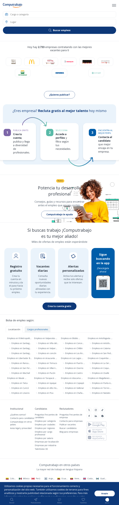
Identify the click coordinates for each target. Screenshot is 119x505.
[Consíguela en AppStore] (96, 431)
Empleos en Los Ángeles (74, 353)
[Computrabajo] (12, 5)
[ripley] (87, 62)
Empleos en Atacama (71, 378)
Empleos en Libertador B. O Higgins (19, 358)
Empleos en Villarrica (47, 368)
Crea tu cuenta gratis (59, 306)
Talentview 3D (41, 449)
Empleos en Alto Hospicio (48, 388)
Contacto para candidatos (22, 418)
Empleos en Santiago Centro (21, 343)
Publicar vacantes (67, 424)
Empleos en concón (47, 353)
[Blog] (102, 416)
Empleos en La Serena (101, 363)
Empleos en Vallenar (74, 388)
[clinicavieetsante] (96, 73)
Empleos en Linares (20, 393)
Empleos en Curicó (20, 388)
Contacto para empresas (71, 421)
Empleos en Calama (101, 348)
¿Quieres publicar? (59, 94)
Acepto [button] (104, 493)
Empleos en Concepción (74, 343)
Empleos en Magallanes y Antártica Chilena (100, 378)
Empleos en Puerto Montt (75, 363)
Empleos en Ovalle (100, 373)
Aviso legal (15, 428)
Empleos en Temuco (47, 363)
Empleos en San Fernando (21, 368)
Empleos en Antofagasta (99, 338)
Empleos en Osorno (74, 368)
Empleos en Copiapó (74, 383)
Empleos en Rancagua (20, 363)
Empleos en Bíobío (70, 338)
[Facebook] (89, 416)
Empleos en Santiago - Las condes (21, 353)
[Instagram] (95, 410)
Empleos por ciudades (45, 424)
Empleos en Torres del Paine (102, 388)
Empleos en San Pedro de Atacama (102, 353)
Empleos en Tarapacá (44, 378)
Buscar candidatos (67, 428)
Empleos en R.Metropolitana (19, 338)
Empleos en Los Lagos (71, 358)
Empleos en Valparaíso (45, 338)
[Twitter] (89, 410)
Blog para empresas (68, 431)
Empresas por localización (47, 441)
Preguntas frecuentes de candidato (46, 416)
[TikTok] (102, 410)
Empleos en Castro (74, 373)
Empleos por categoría (45, 421)
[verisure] (68, 62)
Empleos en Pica (45, 393)
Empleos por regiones (45, 428)
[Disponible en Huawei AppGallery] (96, 437)
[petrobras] (22, 73)
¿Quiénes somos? (18, 414)
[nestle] (13, 62)
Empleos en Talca (19, 383)
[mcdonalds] (31, 62)
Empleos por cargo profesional (43, 433)
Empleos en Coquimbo (98, 358)
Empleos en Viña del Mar (48, 343)
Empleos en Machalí (20, 373)
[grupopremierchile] (50, 62)
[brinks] (59, 73)
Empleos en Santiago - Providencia (21, 348)
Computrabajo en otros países (21, 423)
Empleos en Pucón (46, 373)
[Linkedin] (95, 416)
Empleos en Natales (101, 393)
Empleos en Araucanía (44, 358)
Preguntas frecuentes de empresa (70, 416)
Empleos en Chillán (74, 348)
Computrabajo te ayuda (59, 214)
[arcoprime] (105, 62)
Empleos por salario (44, 438)
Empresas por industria (45, 445)
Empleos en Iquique (47, 383)
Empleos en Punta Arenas (102, 383)
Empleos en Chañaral (74, 393)
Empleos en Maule (16, 378)
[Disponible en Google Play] (96, 424)
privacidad (26, 428)
